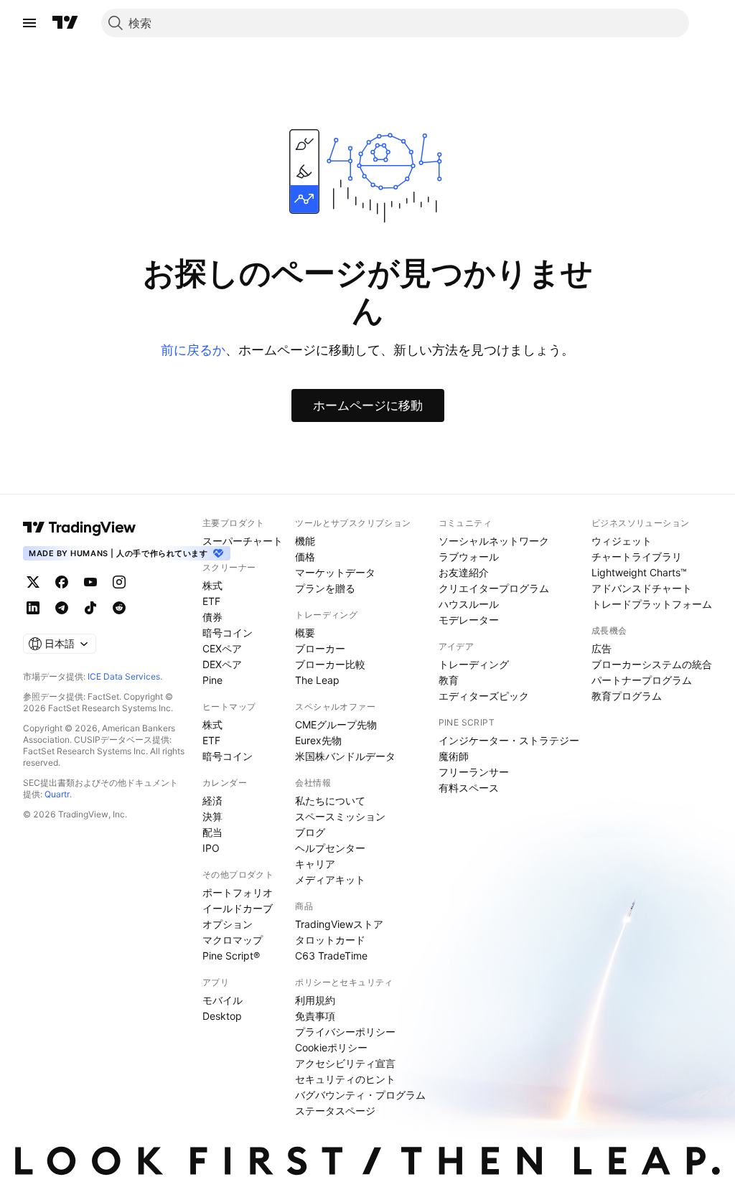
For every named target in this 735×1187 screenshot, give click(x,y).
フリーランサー (474, 772)
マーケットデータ (335, 572)
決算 (212, 816)
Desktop (222, 1016)
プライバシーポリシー (345, 1032)
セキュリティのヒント (345, 1079)
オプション (227, 924)
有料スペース (469, 788)
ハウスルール (469, 604)
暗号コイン (227, 633)
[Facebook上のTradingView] (62, 582)
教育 (449, 680)
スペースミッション (340, 816)
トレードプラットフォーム (651, 604)
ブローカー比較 (330, 664)
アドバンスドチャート (641, 588)
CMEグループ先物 (336, 724)
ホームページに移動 (368, 405)
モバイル (222, 1000)
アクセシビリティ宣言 (345, 1063)
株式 (212, 585)
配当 (212, 832)
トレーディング (474, 664)
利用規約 (315, 1000)
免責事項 (315, 1016)
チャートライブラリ (636, 556)
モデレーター (469, 620)
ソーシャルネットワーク (494, 541)
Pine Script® (231, 955)
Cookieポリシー (331, 1047)
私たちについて (330, 800)
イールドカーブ (237, 908)
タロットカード (330, 940)
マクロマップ (232, 940)
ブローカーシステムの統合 (651, 664)
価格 (305, 556)
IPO (211, 848)
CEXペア (222, 648)
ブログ (310, 832)
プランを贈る (325, 588)
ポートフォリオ (237, 892)
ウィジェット (621, 541)
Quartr (57, 794)
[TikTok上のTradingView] (90, 608)
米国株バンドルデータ (345, 756)
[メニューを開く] (29, 23)
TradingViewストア (339, 924)
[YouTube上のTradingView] (90, 582)
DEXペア (222, 664)
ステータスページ (335, 1110)
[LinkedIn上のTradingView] (33, 608)
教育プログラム (626, 696)
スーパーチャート (242, 541)
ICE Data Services (124, 676)
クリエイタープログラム (494, 588)
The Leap (317, 680)
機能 (305, 541)
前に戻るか (193, 349)
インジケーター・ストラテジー (509, 740)
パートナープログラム (641, 680)
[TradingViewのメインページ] (65, 23)
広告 (601, 648)
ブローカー (320, 648)
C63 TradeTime (331, 955)
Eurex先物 (318, 740)
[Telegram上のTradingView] (62, 608)
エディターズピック (484, 696)
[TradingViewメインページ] (79, 527)
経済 (212, 800)
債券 (212, 617)
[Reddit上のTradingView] (119, 608)
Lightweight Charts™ (639, 572)
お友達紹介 (464, 572)
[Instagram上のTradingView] (119, 582)
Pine (212, 680)
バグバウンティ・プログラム (360, 1095)
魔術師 (454, 756)
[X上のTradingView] (33, 582)
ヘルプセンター (330, 848)
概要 (305, 633)
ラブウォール (469, 556)
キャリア (315, 864)
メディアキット (330, 879)
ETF (211, 601)
